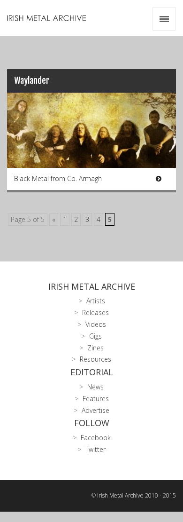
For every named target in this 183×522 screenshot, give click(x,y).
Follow (91, 422)
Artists (95, 300)
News (95, 386)
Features (96, 398)
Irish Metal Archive (91, 286)
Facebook (96, 437)
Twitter (95, 449)
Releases (95, 312)
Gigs (95, 336)
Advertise (95, 410)
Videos (95, 324)
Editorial (91, 372)
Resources (95, 359)
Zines (95, 347)
